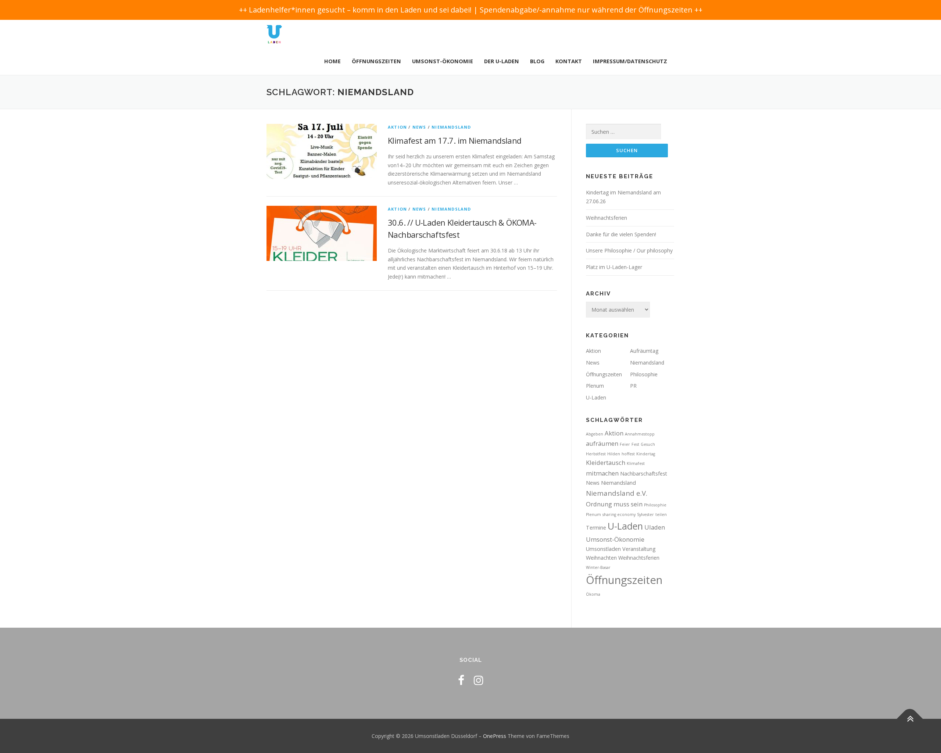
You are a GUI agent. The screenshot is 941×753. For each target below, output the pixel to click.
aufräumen (602, 443)
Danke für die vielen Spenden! (621, 234)
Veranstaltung (639, 548)
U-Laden (596, 397)
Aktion (397, 127)
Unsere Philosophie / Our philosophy (629, 250)
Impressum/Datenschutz (630, 61)
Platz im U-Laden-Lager (614, 266)
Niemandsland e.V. (616, 493)
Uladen (654, 527)
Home (332, 61)
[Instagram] (478, 680)
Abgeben (594, 434)
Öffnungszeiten (376, 61)
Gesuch (648, 444)
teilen (661, 514)
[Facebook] (461, 680)
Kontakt (568, 61)
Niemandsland (451, 127)
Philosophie (644, 374)
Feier (625, 444)
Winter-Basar (598, 567)
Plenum (595, 385)
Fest (635, 444)
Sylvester (645, 514)
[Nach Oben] (910, 719)
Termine (596, 527)
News (419, 127)
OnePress (494, 735)
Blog (537, 61)
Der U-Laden (501, 61)
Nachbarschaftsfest (643, 473)
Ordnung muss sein (614, 504)
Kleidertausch (605, 462)
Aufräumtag (644, 350)
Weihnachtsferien (606, 217)
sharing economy (619, 514)
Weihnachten (601, 557)
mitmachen (602, 473)
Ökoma (593, 594)
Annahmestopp (640, 434)
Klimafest (636, 463)
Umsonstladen (603, 548)
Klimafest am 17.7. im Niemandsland (455, 140)
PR (633, 385)
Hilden (613, 453)
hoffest (628, 453)
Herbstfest (596, 453)
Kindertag (645, 453)
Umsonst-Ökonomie (442, 61)
